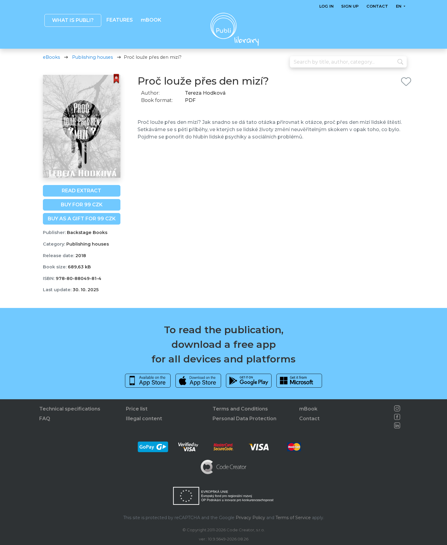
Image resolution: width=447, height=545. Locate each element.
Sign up (350, 6)
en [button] (399, 6)
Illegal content (144, 418)
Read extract (81, 191)
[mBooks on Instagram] (397, 408)
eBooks (51, 57)
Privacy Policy (250, 517)
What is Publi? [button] (72, 20)
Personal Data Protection (244, 418)
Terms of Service (293, 517)
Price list (136, 409)
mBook (308, 409)
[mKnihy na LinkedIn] (397, 425)
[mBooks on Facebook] (397, 417)
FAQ (44, 418)
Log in (326, 6)
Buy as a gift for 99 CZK (82, 219)
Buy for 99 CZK (81, 205)
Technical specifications (69, 409)
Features (119, 20)
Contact (377, 6)
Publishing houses (92, 57)
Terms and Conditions (240, 409)
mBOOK (150, 20)
